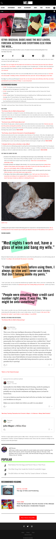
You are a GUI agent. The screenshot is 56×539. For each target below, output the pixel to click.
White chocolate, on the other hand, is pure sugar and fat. (18, 172)
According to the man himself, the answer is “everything (19, 259)
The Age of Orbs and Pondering (28, 491)
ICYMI (2, 11)
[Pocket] (33, 56)
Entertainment (11, 8)
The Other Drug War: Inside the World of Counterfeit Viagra (27, 469)
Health (19, 8)
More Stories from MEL (28, 518)
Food (41, 8)
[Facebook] (12, 56)
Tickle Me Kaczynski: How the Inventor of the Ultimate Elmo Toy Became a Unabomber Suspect (35, 505)
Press (33, 532)
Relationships (27, 8)
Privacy (28, 532)
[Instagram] (53, 56)
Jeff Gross (6, 11)
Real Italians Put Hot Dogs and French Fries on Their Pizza (26, 465)
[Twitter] (2, 56)
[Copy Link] (43, 56)
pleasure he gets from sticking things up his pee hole (31, 284)
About (23, 532)
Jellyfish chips (4, 222)
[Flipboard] (23, 56)
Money (35, 8)
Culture (3, 8)
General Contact (28, 534)
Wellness (48, 8)
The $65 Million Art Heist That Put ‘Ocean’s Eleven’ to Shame (27, 473)
